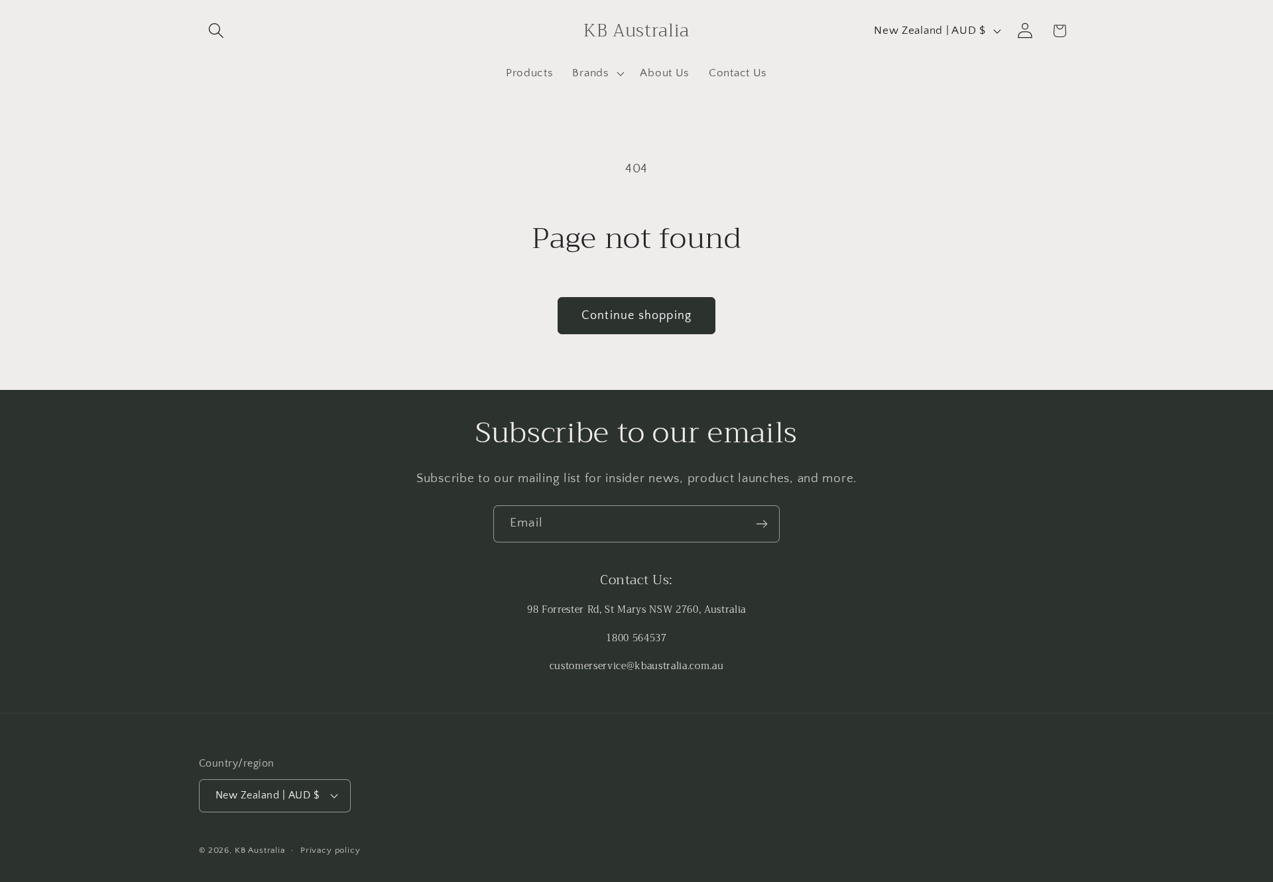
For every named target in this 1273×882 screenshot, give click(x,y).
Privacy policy (330, 850)
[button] (216, 30)
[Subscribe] (761, 523)
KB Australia (260, 850)
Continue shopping (636, 315)
